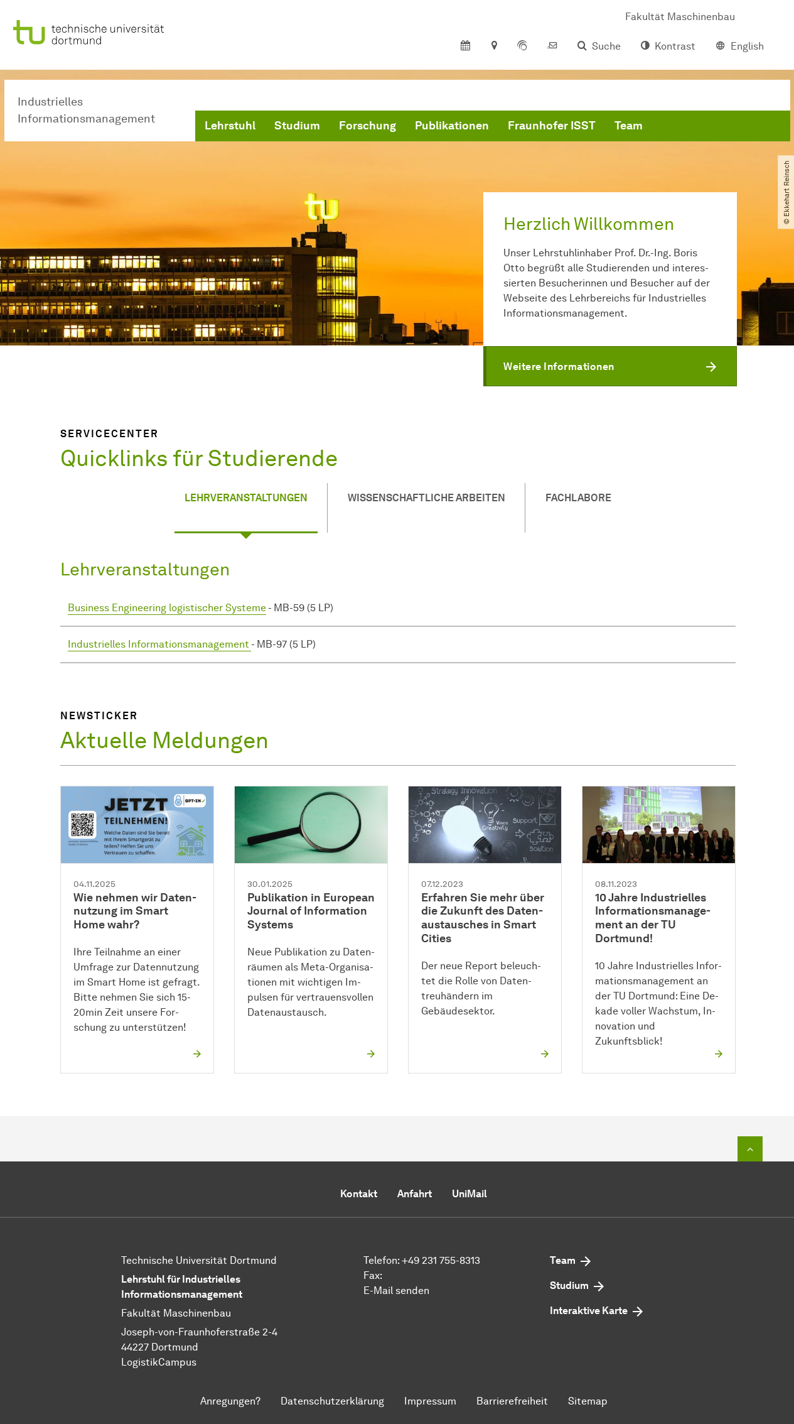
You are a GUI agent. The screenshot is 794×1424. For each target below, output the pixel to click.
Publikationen (452, 126)
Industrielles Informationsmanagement (159, 644)
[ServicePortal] (522, 46)
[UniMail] (552, 46)
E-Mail (378, 1290)
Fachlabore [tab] (578, 498)
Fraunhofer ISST (552, 126)
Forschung (367, 126)
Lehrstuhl (230, 126)
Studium (297, 126)
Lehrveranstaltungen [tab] (246, 498)
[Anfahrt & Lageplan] (493, 46)
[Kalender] (465, 46)
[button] (610, 366)
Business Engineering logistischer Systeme (167, 608)
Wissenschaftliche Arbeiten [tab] (426, 498)
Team (628, 126)
